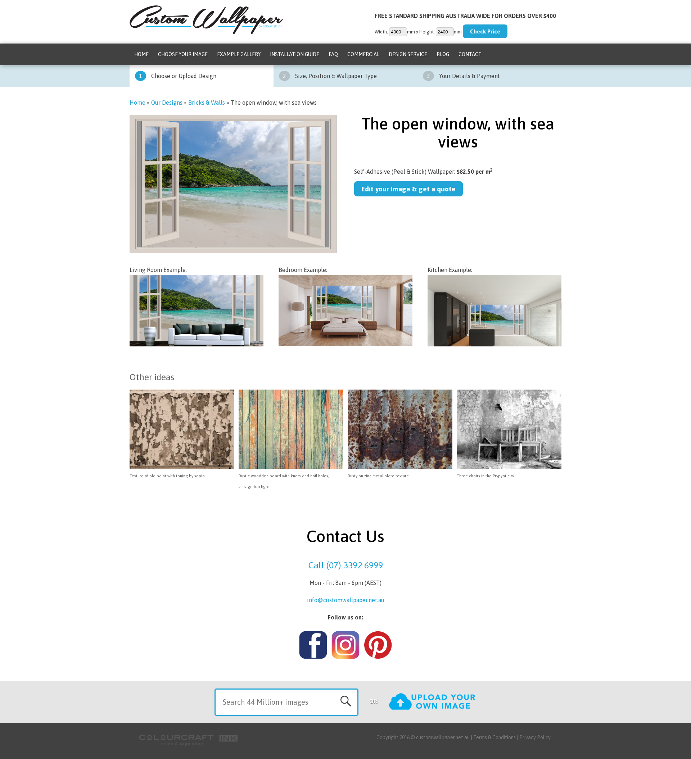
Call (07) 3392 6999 (345, 565)
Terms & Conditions (494, 737)
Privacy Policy (535, 737)
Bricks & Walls (206, 102)
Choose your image (183, 54)
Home (141, 54)
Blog (443, 54)
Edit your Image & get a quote (408, 189)
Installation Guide (294, 54)
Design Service (408, 54)
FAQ (333, 54)
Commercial (363, 54)
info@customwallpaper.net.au (345, 600)
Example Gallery (239, 54)
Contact (470, 54)
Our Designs (166, 102)
